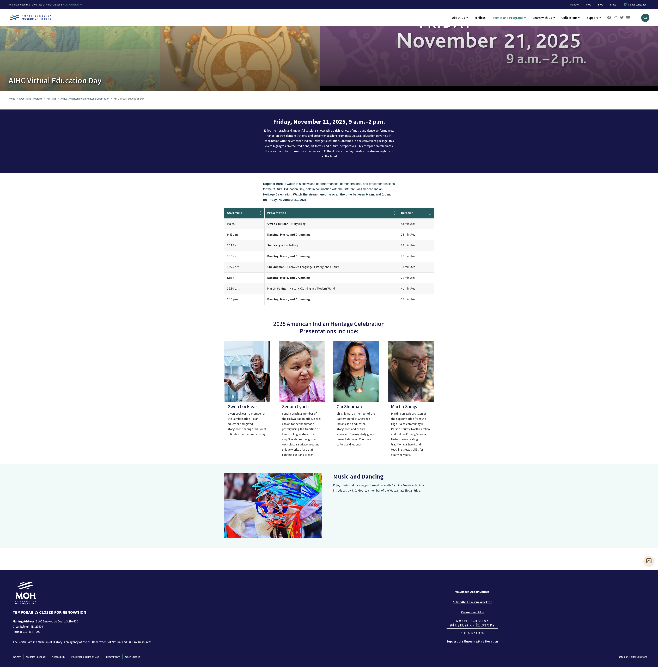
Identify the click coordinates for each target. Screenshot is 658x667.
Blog (600, 5)
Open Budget (132, 657)
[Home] (30, 14)
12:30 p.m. (233, 288)
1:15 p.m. (233, 299)
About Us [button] (458, 17)
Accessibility (58, 657)
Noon (230, 278)
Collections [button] (569, 17)
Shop (588, 5)
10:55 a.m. (233, 256)
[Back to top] (649, 561)
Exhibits (480, 17)
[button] (645, 18)
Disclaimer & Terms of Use (85, 657)
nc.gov (17, 657)
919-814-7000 (31, 632)
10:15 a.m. (233, 245)
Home (12, 99)
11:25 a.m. (233, 267)
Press (613, 5)
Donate (574, 5)
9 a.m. (231, 224)
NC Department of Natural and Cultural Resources (119, 642)
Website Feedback (36, 657)
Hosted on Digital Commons (632, 657)
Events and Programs (30, 99)
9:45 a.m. (233, 234)
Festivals (51, 99)
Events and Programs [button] (507, 17)
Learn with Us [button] (542, 17)
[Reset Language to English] (625, 4)
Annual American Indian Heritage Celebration (84, 99)
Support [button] (592, 17)
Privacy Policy (112, 657)
